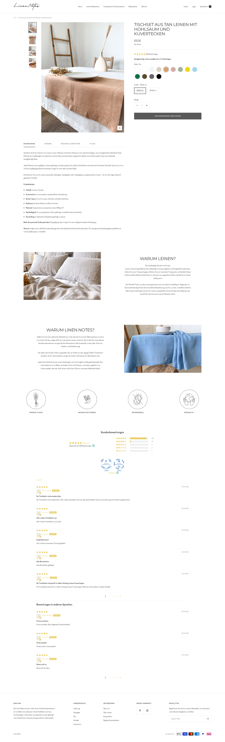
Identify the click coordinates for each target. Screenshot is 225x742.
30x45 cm (140, 90)
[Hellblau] (194, 69)
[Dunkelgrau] (151, 76)
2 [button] (109, 596)
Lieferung (76, 708)
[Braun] (144, 76)
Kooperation (107, 716)
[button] (140, 54)
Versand (47, 144)
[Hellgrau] (151, 69)
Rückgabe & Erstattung (70, 144)
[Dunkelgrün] (137, 76)
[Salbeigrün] (180, 69)
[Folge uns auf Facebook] (140, 710)
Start (15, 18)
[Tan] (166, 69)
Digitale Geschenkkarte (111, 720)
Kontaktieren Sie (56, 222)
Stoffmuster (33, 231)
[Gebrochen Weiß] (144, 69)
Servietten (57, 175)
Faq (74, 716)
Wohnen (144, 6)
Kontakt (76, 720)
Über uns (106, 708)
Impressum (77, 724)
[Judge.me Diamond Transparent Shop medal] (119, 464)
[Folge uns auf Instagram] (147, 710)
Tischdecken (78, 175)
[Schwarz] (159, 76)
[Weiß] (137, 69)
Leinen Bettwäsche (92, 6)
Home (80, 6)
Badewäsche (133, 6)
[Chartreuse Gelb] (187, 69)
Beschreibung (29, 144)
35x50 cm (153, 90)
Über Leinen (107, 712)
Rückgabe (76, 712)
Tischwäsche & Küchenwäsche (113, 6)
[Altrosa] (173, 69)
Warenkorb (205, 6)
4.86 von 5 (86, 443)
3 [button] (113, 596)
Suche (186, 6)
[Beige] (159, 69)
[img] (42, 487)
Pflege (92, 144)
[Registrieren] (208, 719)
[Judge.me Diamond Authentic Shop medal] (106, 464)
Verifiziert (112, 473)
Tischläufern (66, 175)
